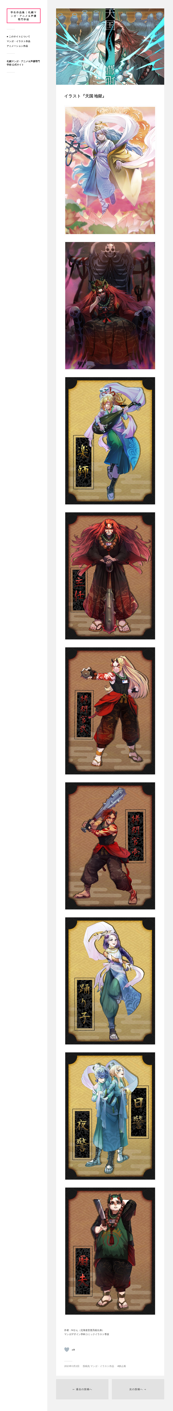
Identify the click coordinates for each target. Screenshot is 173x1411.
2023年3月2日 (71, 1366)
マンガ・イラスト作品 (18, 41)
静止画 (122, 1366)
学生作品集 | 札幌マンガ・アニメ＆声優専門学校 (24, 16)
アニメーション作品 (17, 46)
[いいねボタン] (66, 1349)
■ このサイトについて (18, 36)
